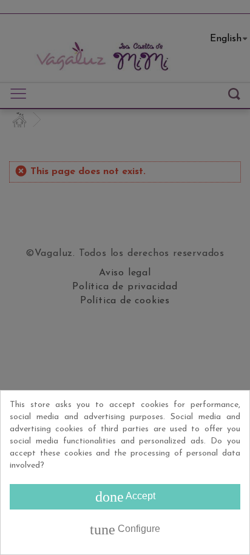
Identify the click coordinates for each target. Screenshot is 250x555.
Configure (125, 529)
